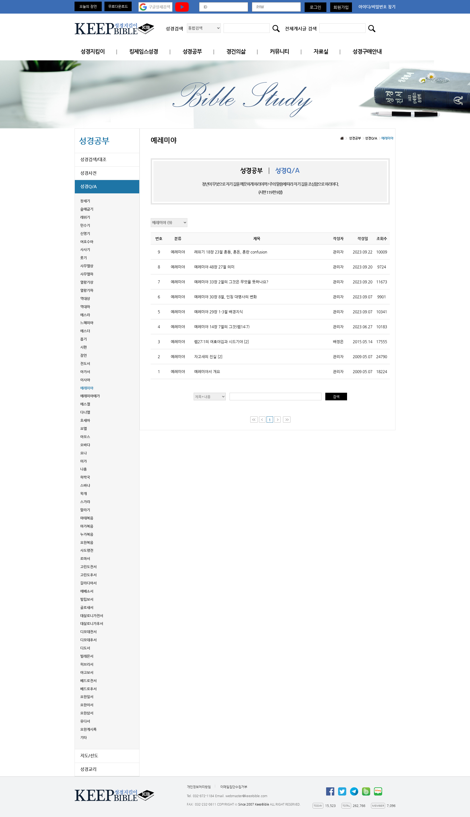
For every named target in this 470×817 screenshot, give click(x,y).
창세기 (85, 201)
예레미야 (86, 388)
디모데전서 (88, 632)
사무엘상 (86, 266)
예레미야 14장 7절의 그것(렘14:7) (222, 326)
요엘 (83, 428)
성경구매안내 (366, 51)
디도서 (85, 648)
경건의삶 (236, 51)
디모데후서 (88, 640)
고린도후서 (88, 575)
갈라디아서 (88, 583)
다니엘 (85, 412)
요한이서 (86, 705)
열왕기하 (86, 290)
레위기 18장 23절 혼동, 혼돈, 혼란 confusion (230, 252)
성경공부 (192, 51)
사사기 (85, 249)
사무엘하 (86, 274)
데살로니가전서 (91, 616)
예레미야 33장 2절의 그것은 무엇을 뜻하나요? (231, 282)
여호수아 (86, 242)
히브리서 (86, 664)
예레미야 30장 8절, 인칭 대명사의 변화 (225, 297)
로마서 (85, 558)
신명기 (85, 233)
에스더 (85, 331)
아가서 (85, 372)
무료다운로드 (118, 6)
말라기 (85, 510)
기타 (83, 737)
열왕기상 (86, 282)
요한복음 (86, 542)
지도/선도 (89, 755)
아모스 (85, 437)
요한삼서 (86, 713)
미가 (83, 461)
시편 (83, 347)
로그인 (315, 7)
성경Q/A (88, 186)
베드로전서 (88, 681)
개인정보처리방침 (199, 787)
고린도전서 (88, 567)
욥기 (83, 339)
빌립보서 (86, 599)
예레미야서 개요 (207, 371)
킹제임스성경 (143, 51)
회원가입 (341, 7)
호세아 (85, 420)
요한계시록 (88, 729)
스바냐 (85, 485)
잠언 (83, 355)
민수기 (85, 225)
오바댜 (85, 445)
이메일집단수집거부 (233, 787)
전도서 (85, 363)
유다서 (85, 721)
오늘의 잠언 (88, 6)
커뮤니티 (279, 51)
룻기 (83, 258)
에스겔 (85, 404)
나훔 (83, 469)
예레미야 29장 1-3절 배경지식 (218, 312)
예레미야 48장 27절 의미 (214, 267)
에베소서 (86, 591)
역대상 (85, 298)
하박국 (85, 477)
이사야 (85, 380)
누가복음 (86, 534)
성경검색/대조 (93, 159)
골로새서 (86, 607)
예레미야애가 (90, 396)
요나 (83, 453)
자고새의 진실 (208, 356)
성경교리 (88, 769)
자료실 (321, 51)
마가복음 (86, 526)
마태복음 (86, 518)
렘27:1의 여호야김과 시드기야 (221, 341)
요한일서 (86, 697)
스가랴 (85, 502)
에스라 (85, 315)
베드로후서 (88, 689)
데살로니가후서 (91, 623)
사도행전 (86, 550)
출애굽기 (86, 209)
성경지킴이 (93, 51)
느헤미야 (86, 323)
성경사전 (88, 173)
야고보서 (86, 672)
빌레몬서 (86, 656)
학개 (83, 493)
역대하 (85, 307)
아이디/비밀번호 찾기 (376, 6)
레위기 (85, 217)
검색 (336, 397)
